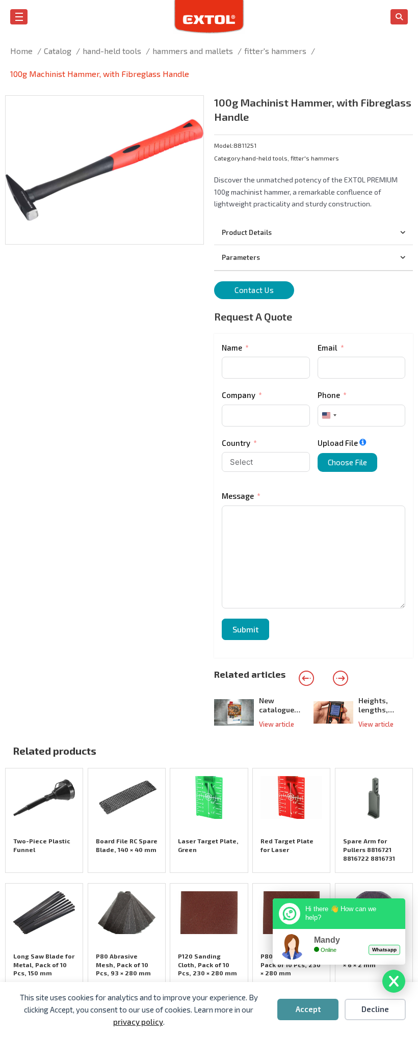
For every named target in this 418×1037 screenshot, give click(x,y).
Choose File (347, 462)
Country (236, 442)
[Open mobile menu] (19, 17)
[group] (264, 712)
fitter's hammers (315, 158)
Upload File (338, 442)
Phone (329, 395)
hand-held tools (265, 158)
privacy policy (138, 1021)
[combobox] (328, 415)
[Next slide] (340, 678)
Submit (245, 629)
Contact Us (254, 290)
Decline (375, 1009)
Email (327, 347)
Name (232, 347)
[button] (190, 109)
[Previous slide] (306, 678)
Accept (308, 1009)
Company (238, 395)
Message (238, 495)
